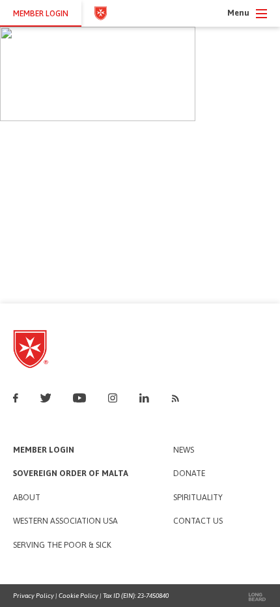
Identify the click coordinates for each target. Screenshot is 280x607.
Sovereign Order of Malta (70, 474)
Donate (189, 474)
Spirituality (198, 498)
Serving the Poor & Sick (62, 545)
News (183, 450)
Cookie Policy (78, 595)
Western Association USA (65, 521)
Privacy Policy (33, 595)
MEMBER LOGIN (40, 13)
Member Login (43, 450)
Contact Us (198, 521)
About (26, 498)
